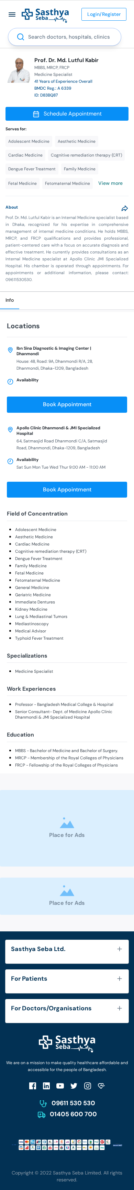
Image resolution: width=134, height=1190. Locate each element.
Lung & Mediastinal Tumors (41, 616)
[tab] (9, 300)
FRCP (64, 67)
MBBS (39, 67)
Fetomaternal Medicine (37, 580)
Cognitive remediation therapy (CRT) (50, 551)
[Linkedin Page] (46, 1085)
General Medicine (32, 587)
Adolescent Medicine (35, 529)
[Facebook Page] (33, 1085)
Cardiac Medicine (32, 544)
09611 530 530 (73, 1103)
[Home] (45, 15)
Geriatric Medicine (33, 595)
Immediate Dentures (35, 602)
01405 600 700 (73, 1114)
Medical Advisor (30, 631)
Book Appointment (67, 404)
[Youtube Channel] (60, 1085)
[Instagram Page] (87, 1085)
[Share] (125, 208)
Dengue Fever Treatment (39, 558)
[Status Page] (101, 1085)
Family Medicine (31, 566)
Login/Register (104, 14)
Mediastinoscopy (32, 624)
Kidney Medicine (31, 609)
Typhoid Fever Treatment (39, 638)
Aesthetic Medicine (34, 537)
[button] (12, 14)
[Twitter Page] (74, 1085)
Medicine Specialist (34, 671)
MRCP (52, 67)
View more (110, 183)
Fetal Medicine (29, 573)
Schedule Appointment (73, 113)
